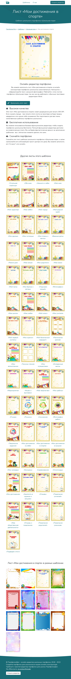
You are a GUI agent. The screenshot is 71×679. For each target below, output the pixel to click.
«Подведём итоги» (13, 552)
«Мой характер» (13, 210)
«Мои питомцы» (28, 236)
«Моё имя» (58, 183)
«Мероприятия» (13, 391)
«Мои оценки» (28, 338)
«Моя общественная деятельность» (13, 525)
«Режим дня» (13, 263)
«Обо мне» (28, 183)
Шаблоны (26, 2)
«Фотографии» (58, 287)
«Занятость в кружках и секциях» (28, 496)
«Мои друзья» (13, 236)
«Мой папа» (13, 287)
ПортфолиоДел (11, 29)
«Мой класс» (43, 313)
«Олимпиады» (58, 470)
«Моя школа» (13, 313)
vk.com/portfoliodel (24, 669)
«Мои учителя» (57, 313)
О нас (35, 2)
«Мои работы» (58, 391)
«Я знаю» (13, 417)
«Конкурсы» (28, 470)
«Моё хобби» (28, 210)
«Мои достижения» (13, 494)
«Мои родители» (43, 263)
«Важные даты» (58, 236)
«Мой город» (43, 210)
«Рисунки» (28, 417)
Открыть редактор (58, 2)
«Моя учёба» (28, 313)
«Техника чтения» (28, 364)
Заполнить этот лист (17, 103)
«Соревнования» (43, 470)
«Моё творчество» (43, 391)
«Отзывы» (43, 494)
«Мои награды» (13, 470)
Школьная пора (31, 29)
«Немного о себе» (43, 183)
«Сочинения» (43, 417)
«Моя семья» (28, 263)
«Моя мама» (58, 263)
